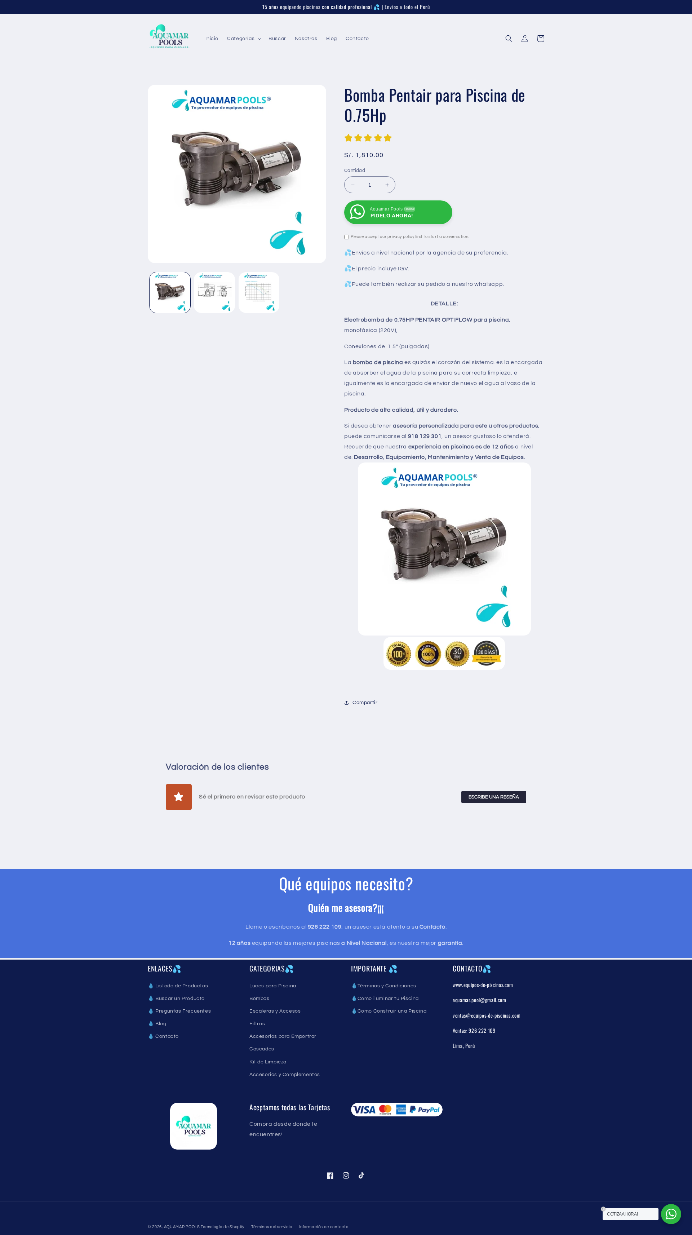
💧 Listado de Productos (178, 985)
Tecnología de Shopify (222, 1227)
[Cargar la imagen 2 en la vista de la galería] (214, 292)
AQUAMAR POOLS (182, 1227)
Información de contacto (323, 1227)
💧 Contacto (163, 1036)
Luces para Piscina (272, 985)
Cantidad (354, 170)
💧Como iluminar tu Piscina (385, 998)
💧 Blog (157, 1023)
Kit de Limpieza (268, 1061)
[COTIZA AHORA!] (671, 1214)
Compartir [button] (364, 702)
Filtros (257, 1023)
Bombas (259, 998)
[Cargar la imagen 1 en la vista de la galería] (170, 292)
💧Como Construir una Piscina (388, 1011)
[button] (243, 38)
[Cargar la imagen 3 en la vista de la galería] (259, 292)
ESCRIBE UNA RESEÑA (494, 797)
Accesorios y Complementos (284, 1074)
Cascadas (261, 1049)
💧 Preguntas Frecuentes (179, 1011)
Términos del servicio (271, 1227)
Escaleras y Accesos (275, 1011)
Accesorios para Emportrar (282, 1036)
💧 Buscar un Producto (176, 998)
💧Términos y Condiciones (383, 985)
